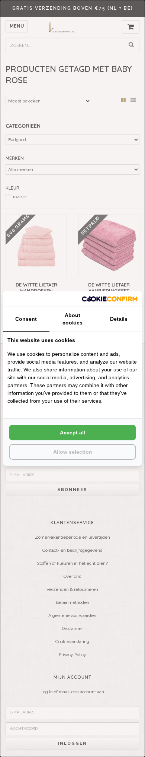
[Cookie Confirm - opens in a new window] (110, 299)
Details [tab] (119, 319)
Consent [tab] (26, 319)
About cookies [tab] (72, 319)
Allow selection (72, 452)
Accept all (72, 432)
